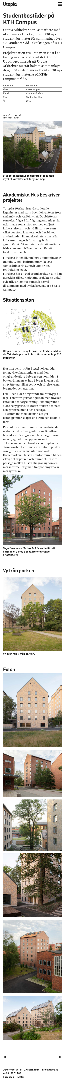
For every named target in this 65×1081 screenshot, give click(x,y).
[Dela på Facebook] (6, 109)
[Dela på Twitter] (17, 109)
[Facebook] (37, 1056)
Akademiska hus (34, 93)
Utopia (10, 3)
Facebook (8, 1076)
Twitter (20, 1076)
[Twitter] (28, 1056)
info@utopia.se (50, 1069)
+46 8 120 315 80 (12, 1073)
